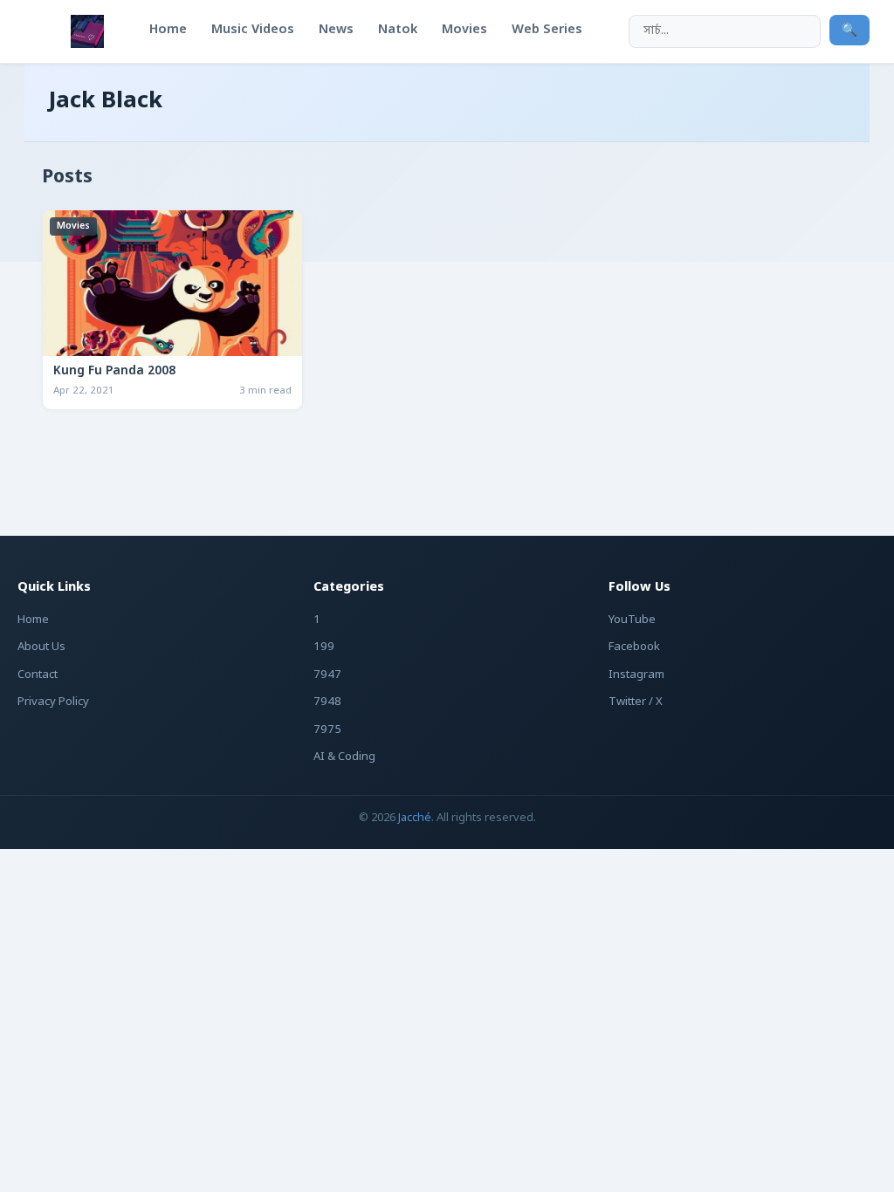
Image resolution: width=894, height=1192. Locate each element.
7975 (327, 730)
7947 (327, 675)
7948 (327, 702)
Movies (73, 226)
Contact (37, 675)
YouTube (632, 620)
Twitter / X (636, 702)
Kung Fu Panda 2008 (114, 372)
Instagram (636, 675)
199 (323, 647)
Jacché (414, 818)
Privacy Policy (53, 702)
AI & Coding (344, 757)
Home (33, 620)
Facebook (634, 647)
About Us (41, 647)
